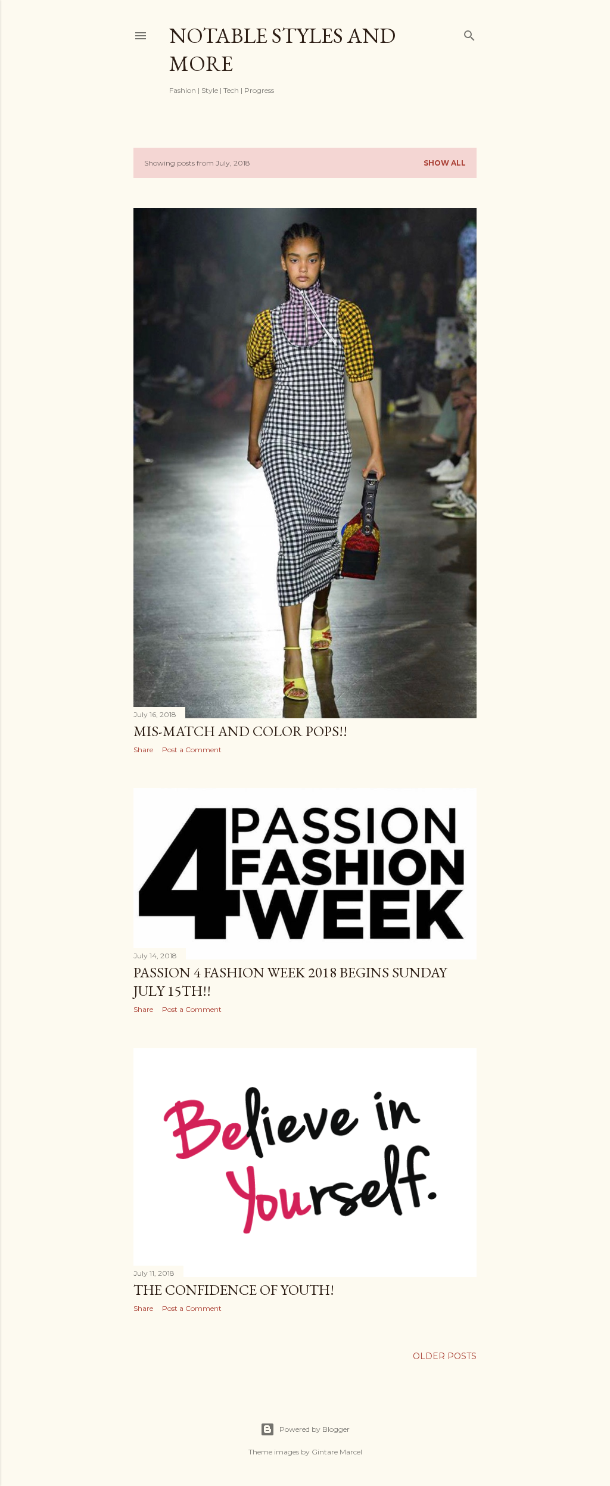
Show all (445, 162)
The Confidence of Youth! (233, 1290)
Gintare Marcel (337, 1451)
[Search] (469, 33)
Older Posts (445, 1356)
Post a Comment (192, 749)
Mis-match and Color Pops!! (240, 731)
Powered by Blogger (314, 1429)
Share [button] (143, 749)
